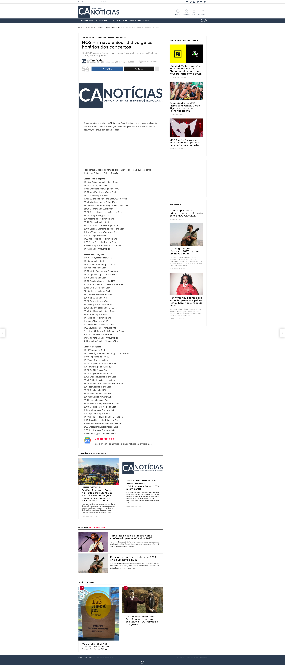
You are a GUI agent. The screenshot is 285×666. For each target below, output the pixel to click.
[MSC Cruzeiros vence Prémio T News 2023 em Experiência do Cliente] (98, 614)
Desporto (117, 21)
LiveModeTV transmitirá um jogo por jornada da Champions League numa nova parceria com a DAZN (186, 70)
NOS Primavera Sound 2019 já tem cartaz (142, 487)
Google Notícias (104, 438)
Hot (194, 14)
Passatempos (143, 21)
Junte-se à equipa (93, 2)
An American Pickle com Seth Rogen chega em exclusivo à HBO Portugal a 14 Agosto (142, 620)
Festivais (146, 481)
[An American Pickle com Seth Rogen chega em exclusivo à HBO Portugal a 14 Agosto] (142, 600)
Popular (186, 14)
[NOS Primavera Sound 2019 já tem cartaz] (142, 468)
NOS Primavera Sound (92, 487)
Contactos (104, 2)
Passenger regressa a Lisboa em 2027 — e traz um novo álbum (134, 558)
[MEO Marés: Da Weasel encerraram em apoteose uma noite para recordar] (186, 127)
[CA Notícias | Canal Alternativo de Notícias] (142, 662)
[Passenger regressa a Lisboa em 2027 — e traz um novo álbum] (93, 563)
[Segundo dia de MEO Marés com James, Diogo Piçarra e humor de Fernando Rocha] (186, 91)
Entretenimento (87, 21)
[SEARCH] (201, 20)
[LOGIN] (205, 20)
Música (154, 481)
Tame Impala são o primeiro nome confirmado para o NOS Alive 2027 (131, 537)
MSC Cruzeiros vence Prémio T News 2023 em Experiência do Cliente (96, 646)
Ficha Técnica (82, 2)
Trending (202, 14)
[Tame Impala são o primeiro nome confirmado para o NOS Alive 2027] (93, 542)
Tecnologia (104, 21)
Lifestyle (129, 21)
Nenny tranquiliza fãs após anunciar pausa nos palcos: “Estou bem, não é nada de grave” (186, 301)
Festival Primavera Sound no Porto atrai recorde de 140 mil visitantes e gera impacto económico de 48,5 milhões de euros (97, 495)
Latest (178, 14)
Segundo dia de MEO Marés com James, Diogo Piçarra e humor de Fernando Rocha (185, 107)
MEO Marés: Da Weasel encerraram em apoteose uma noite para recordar (185, 143)
